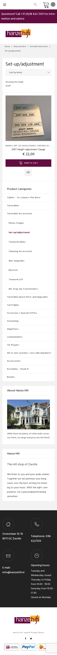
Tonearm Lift (16, 279)
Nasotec (13, 270)
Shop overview (19, 46)
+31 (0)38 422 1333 (32, 14)
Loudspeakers (14, 337)
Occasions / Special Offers (22, 313)
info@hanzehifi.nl (13, 572)
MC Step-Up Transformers (23, 289)
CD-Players (13, 345)
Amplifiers (13, 329)
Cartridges (13, 305)
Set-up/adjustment (27, 145)
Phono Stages (16, 223)
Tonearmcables (17, 242)
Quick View (28, 172)
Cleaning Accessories (20, 251)
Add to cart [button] (31, 163)
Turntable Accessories (39, 46)
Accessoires (14, 361)
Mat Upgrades (17, 261)
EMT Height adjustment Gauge (28, 149)
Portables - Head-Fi (18, 369)
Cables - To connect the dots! (23, 197)
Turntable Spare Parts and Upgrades (27, 297)
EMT (15, 145)
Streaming (13, 321)
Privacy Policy (37, 632)
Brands (9, 145)
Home (7, 46)
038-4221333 (41, 538)
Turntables (13, 205)
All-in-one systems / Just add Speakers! (29, 353)
